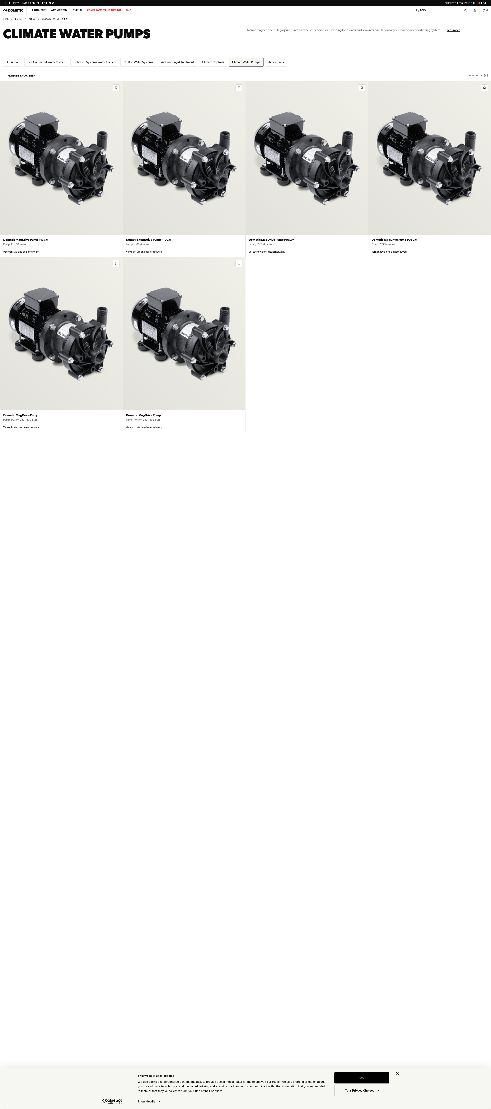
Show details (146, 1101)
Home (6, 19)
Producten (39, 10)
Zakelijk (469, 3)
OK (361, 1077)
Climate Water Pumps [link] (55, 19)
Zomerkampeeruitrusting (104, 10)
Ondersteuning (454, 3)
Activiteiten (59, 10)
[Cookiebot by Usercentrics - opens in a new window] (112, 1101)
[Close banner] (397, 1073)
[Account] (474, 10)
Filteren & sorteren (21, 75)
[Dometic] (13, 10)
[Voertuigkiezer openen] (465, 10)
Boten (18, 19)
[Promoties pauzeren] (5, 3)
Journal (77, 10)
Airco (32, 19)
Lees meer (453, 30)
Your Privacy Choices (359, 1090)
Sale (128, 10)
